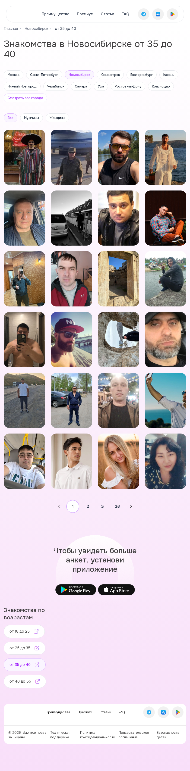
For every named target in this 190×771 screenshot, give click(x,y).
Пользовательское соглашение (134, 734)
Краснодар (161, 86)
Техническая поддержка (60, 734)
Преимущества (56, 14)
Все (10, 118)
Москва (13, 75)
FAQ (125, 14)
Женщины (57, 118)
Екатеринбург (141, 75)
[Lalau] (22, 14)
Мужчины (31, 118)
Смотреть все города (25, 98)
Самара (81, 86)
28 (117, 506)
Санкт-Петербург (44, 75)
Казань (168, 75)
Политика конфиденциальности (97, 734)
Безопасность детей (168, 734)
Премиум (85, 14)
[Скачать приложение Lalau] (143, 14)
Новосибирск (36, 28)
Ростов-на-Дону (128, 86)
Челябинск (55, 86)
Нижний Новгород (22, 86)
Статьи (107, 14)
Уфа (101, 86)
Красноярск (110, 75)
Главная (11, 28)
